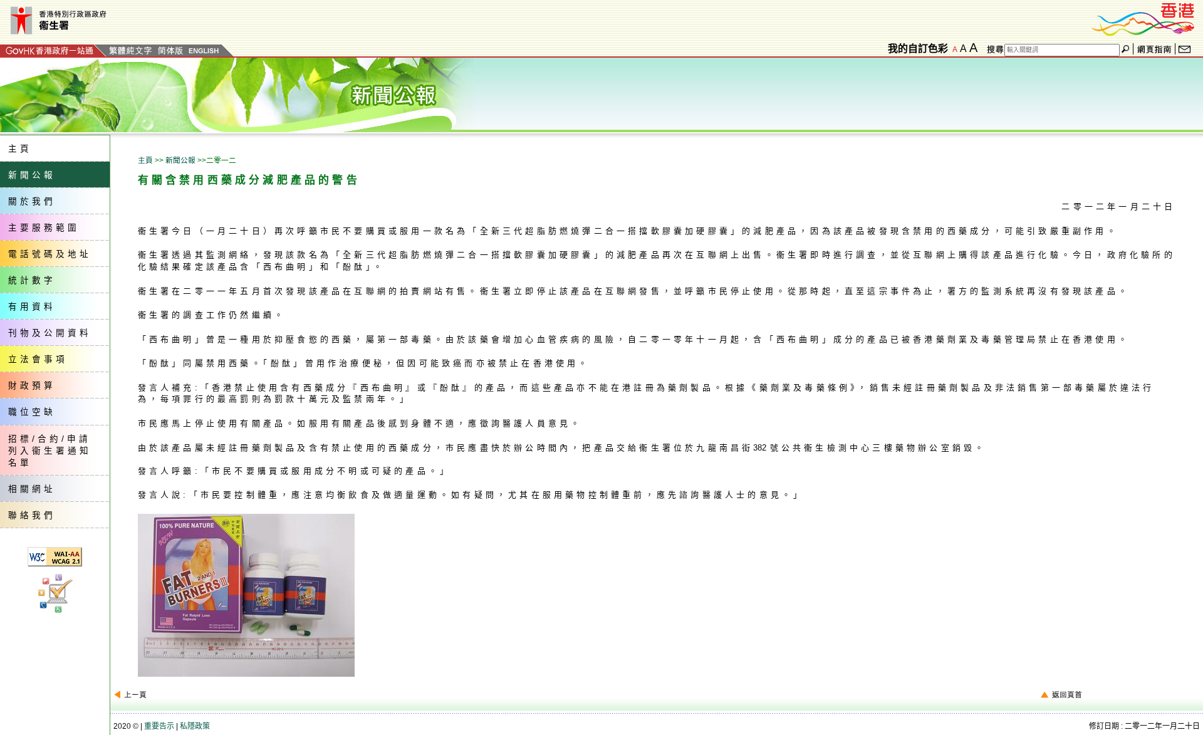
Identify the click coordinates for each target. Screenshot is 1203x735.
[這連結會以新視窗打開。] (1143, 18)
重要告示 (159, 726)
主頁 (145, 160)
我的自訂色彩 (918, 48)
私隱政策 (195, 726)
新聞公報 (180, 160)
